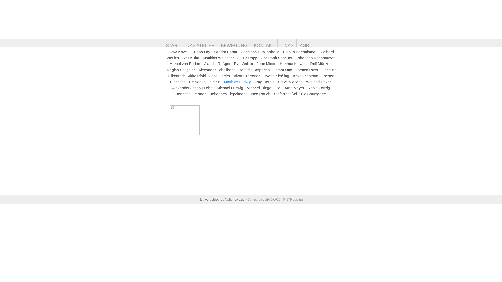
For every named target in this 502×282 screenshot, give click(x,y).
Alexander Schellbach (217, 70)
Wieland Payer (318, 82)
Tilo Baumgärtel (313, 94)
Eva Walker (243, 64)
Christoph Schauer (276, 58)
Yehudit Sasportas (254, 70)
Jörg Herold (265, 82)
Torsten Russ (307, 70)
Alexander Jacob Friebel (192, 88)
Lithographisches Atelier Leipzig (222, 199)
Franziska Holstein (204, 82)
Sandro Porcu (225, 52)
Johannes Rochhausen (316, 58)
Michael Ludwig (230, 88)
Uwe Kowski (180, 52)
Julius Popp (247, 58)
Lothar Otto (282, 70)
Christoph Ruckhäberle (260, 52)
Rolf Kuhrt (191, 58)
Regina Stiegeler (181, 70)
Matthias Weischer (218, 58)
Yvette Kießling (276, 76)
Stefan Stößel (285, 94)
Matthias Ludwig (237, 82)
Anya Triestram (305, 76)
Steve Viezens (290, 82)
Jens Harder (219, 76)
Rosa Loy (202, 52)
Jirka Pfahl (197, 76)
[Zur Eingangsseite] (188, 19)
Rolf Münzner (321, 64)
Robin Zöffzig (319, 88)
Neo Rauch (260, 94)
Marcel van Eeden (184, 64)
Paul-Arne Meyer (290, 88)
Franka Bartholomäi (299, 52)
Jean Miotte (266, 64)
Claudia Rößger (217, 64)
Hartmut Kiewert (293, 64)
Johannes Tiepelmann (229, 94)
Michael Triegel (259, 88)
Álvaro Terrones (247, 76)
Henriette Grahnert (190, 94)
